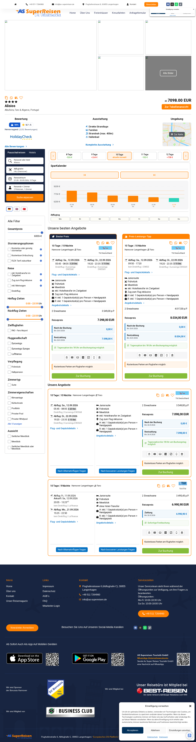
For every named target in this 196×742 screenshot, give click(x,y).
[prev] (53, 156)
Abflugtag (55, 215)
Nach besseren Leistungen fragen (118, 471)
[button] (9, 209)
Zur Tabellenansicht (176, 106)
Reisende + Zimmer (22, 187)
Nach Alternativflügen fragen (72, 471)
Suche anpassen (25, 197)
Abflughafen (18, 169)
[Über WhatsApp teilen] (11, 98)
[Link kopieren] (6, 98)
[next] (185, 156)
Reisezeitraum (20, 178)
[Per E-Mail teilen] (16, 98)
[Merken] (21, 98)
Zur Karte (178, 134)
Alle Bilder (168, 73)
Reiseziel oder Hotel (22, 160)
